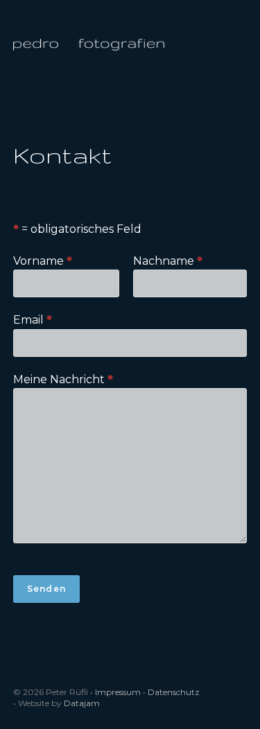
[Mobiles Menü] (241, 43)
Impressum (118, 692)
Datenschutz (174, 692)
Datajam (82, 703)
